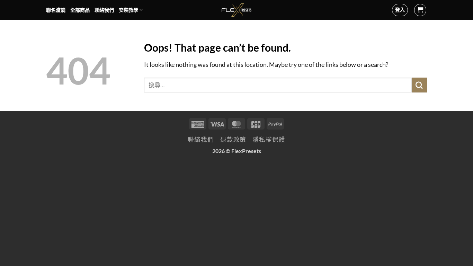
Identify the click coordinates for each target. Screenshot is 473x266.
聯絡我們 (104, 10)
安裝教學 (128, 10)
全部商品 (80, 10)
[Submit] (419, 85)
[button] (420, 10)
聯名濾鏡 (55, 10)
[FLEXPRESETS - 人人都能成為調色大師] (237, 10)
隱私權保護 (268, 139)
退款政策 (233, 139)
